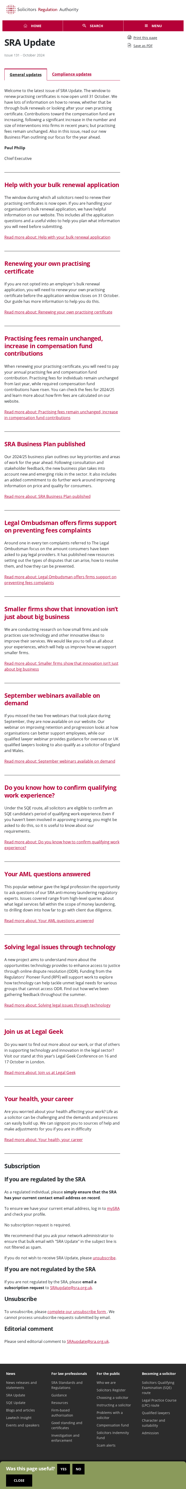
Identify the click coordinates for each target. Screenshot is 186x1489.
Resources (59, 1402)
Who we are (106, 1382)
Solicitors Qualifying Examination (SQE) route (158, 1387)
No (78, 1469)
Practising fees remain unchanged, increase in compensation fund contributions (53, 346)
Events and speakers (22, 1425)
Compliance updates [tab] (72, 74)
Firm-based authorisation (62, 1413)
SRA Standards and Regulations (67, 1385)
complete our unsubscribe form (77, 1311)
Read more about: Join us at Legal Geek (40, 1072)
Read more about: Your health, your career (43, 1139)
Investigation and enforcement (65, 1438)
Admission (150, 1433)
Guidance (59, 1395)
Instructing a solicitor (114, 1405)
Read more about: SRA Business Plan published (47, 496)
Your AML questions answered (47, 874)
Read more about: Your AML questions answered (49, 920)
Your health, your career (38, 1099)
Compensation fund (113, 1425)
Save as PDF (143, 45)
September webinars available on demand (52, 699)
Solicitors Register (111, 1390)
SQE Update (15, 1402)
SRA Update (15, 1395)
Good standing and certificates (66, 1425)
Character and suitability (153, 1423)
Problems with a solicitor (110, 1415)
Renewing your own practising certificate (47, 267)
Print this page (145, 37)
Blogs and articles (20, 1410)
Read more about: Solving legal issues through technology (57, 1005)
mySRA (113, 1208)
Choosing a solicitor (112, 1397)
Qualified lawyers (156, 1413)
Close (19, 1480)
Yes (64, 1469)
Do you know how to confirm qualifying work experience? (60, 791)
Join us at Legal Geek (33, 1031)
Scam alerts (106, 1445)
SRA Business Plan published (44, 444)
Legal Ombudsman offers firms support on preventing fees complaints (60, 526)
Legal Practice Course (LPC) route (159, 1403)
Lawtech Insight (18, 1417)
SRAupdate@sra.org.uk (71, 1287)
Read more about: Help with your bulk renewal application (57, 237)
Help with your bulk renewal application (61, 184)
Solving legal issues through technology (60, 947)
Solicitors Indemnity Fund (113, 1435)
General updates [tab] (26, 74)
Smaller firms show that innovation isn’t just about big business (61, 612)
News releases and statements (21, 1385)
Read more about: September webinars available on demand (59, 761)
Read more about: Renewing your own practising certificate (58, 312)
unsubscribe (104, 1258)
